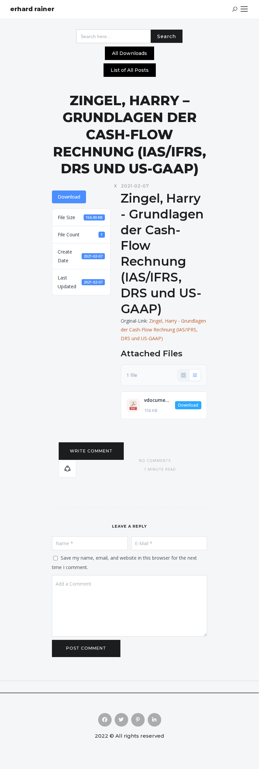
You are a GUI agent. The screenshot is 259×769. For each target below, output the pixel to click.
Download (69, 197)
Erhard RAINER (32, 9)
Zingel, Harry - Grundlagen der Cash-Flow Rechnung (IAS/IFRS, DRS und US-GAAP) (163, 330)
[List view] (195, 375)
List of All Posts (130, 70)
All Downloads (129, 53)
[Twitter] (121, 720)
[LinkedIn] (154, 720)
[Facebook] (105, 720)
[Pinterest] (138, 720)
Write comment (91, 450)
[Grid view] (183, 375)
